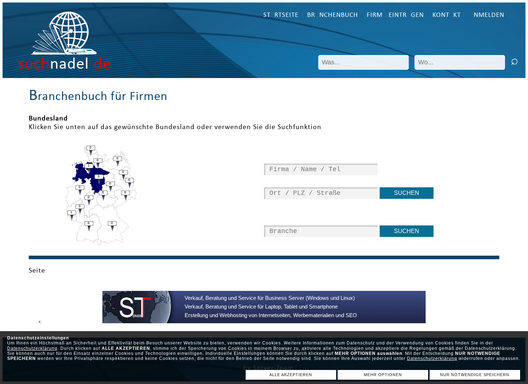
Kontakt (446, 15)
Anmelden (486, 15)
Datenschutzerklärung (32, 348)
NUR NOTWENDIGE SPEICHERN (474, 374)
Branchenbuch (332, 15)
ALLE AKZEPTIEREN (290, 374)
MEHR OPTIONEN (383, 374)
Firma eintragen (395, 15)
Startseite (280, 15)
